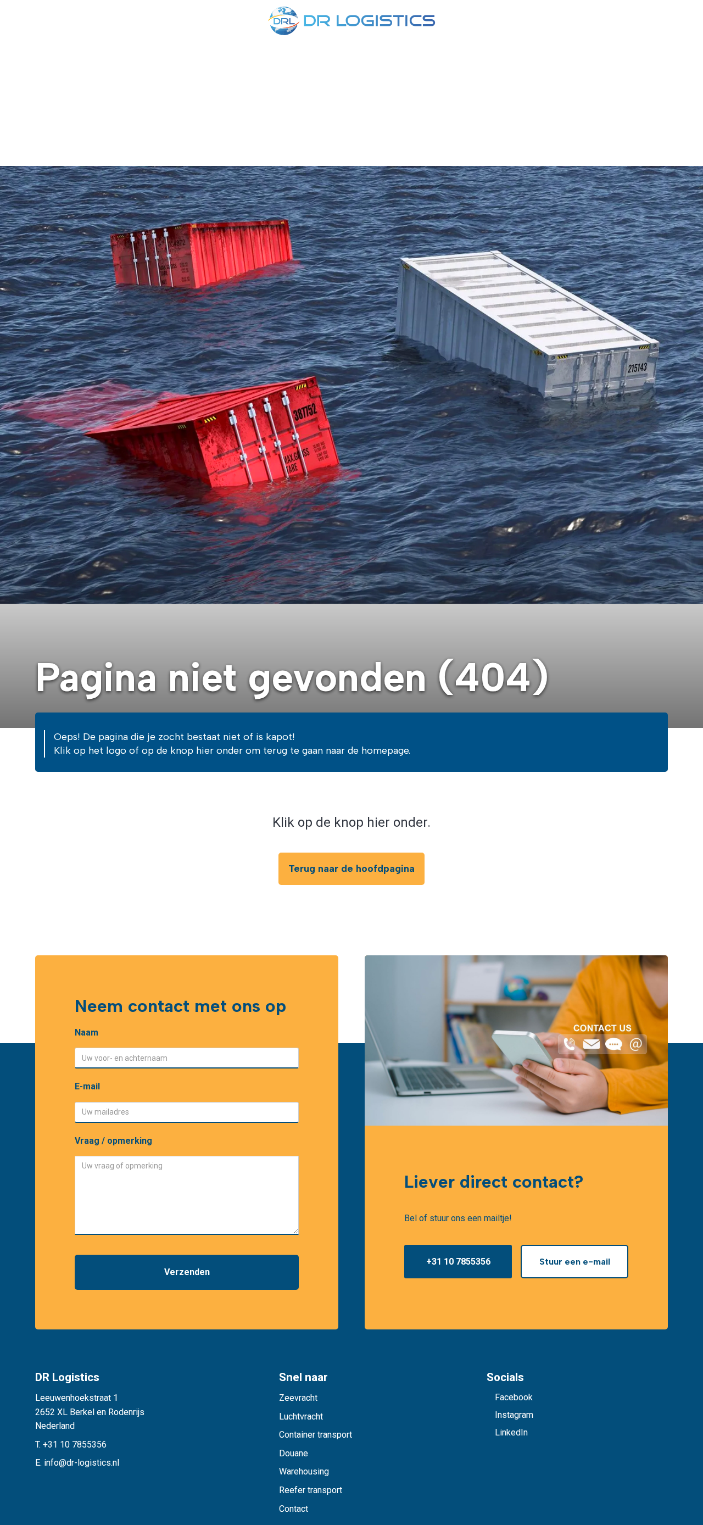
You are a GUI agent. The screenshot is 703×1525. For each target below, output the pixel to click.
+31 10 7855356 (458, 1261)
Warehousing (304, 1471)
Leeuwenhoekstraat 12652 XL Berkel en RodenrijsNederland (89, 1412)
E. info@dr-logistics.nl (77, 1462)
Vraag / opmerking (113, 1141)
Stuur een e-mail (574, 1261)
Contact (293, 1509)
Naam (86, 1032)
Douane (293, 1453)
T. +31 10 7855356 (71, 1444)
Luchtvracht (301, 1416)
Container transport (315, 1434)
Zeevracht (298, 1398)
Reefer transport (310, 1490)
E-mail (87, 1086)
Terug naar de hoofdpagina (351, 868)
